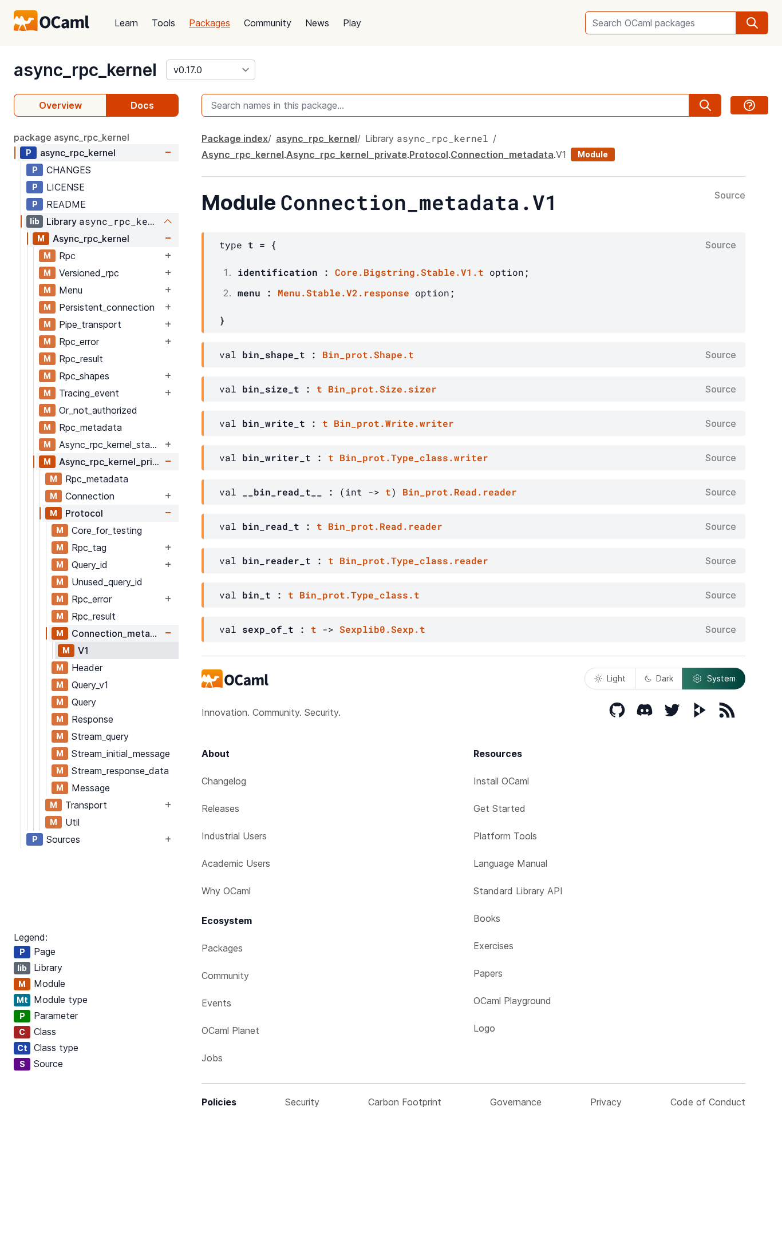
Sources (63, 839)
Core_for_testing (107, 530)
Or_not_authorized (98, 410)
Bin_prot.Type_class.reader (413, 560)
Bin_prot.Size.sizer (382, 389)
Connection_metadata (117, 633)
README (66, 204)
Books (486, 918)
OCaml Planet (230, 1030)
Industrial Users (234, 836)
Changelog (224, 781)
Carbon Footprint (404, 1102)
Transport (86, 805)
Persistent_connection (107, 307)
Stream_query (100, 736)
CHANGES (68, 170)
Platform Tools (505, 836)
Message (91, 788)
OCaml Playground (512, 1000)
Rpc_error (79, 341)
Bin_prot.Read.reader (459, 492)
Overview (60, 105)
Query (84, 702)
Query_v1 (90, 685)
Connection (89, 496)
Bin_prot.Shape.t (368, 354)
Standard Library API (518, 891)
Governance (516, 1102)
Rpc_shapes (84, 376)
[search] (752, 22)
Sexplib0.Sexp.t (382, 629)
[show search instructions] (749, 105)
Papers (488, 973)
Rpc (67, 255)
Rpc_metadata (90, 427)
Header (87, 667)
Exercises (493, 945)
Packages (209, 23)
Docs (142, 105)
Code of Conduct (707, 1102)
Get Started (499, 808)
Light (616, 678)
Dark (664, 678)
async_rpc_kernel (85, 70)
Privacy (606, 1102)
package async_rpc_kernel (71, 137)
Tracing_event (89, 393)
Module (593, 154)
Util (72, 822)
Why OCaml (226, 891)
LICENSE (65, 187)
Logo (484, 1028)
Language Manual (510, 863)
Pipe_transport (90, 324)
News (317, 23)
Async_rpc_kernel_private (110, 461)
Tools (163, 23)
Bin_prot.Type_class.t (359, 595)
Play (352, 23)
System (721, 678)
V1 (83, 650)
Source (729, 196)
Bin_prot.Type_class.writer (413, 457)
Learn (126, 23)
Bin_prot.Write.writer (394, 423)
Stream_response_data (120, 770)
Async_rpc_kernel (91, 238)
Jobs (212, 1058)
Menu (70, 290)
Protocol (84, 513)
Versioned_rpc (89, 273)
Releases (220, 808)
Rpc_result (81, 358)
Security (302, 1102)
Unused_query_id (107, 582)
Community (267, 23)
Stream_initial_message (121, 753)
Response (92, 719)
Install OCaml (501, 781)
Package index (235, 138)
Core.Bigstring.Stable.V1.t (409, 272)
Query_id (90, 564)
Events (216, 1003)
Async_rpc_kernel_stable (110, 444)
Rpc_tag (89, 547)
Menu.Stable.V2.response (343, 293)
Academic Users (236, 863)
